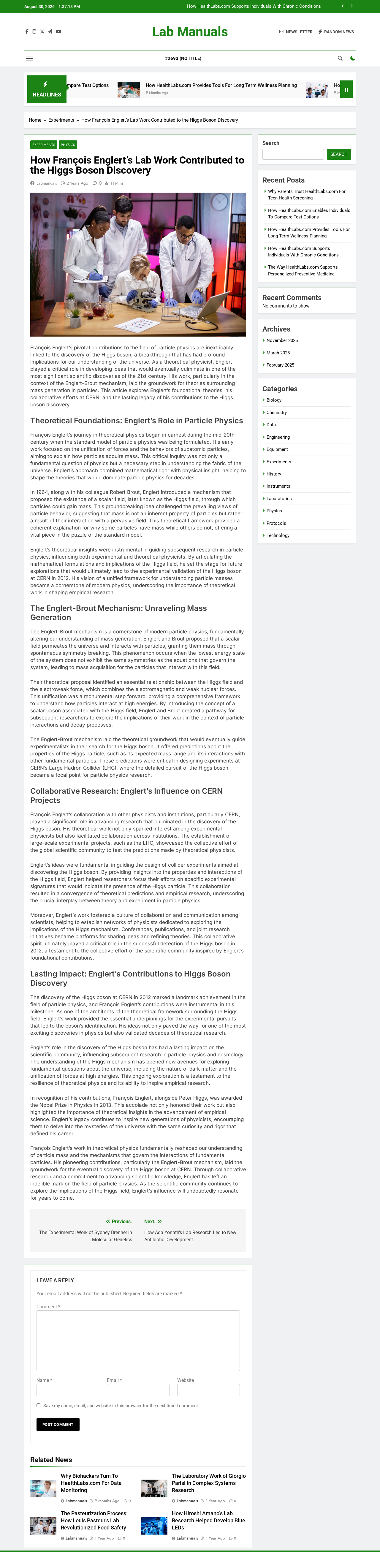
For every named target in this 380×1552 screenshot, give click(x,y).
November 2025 (282, 340)
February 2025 (280, 365)
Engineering (278, 437)
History (274, 474)
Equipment (277, 449)
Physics (68, 144)
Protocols (276, 523)
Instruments (278, 486)
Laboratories (279, 498)
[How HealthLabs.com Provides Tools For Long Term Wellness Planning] (91, 93)
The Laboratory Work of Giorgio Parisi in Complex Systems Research (209, 1483)
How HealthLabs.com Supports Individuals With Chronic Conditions (254, 6)
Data (271, 424)
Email (114, 1380)
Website (185, 1380)
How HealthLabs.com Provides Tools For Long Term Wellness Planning (184, 85)
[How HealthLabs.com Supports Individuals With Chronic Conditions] (280, 93)
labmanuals (47, 183)
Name (44, 1380)
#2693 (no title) (183, 58)
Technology (278, 535)
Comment (48, 1307)
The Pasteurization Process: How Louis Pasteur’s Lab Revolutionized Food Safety (94, 1520)
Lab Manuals (190, 31)
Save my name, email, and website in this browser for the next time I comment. (121, 1405)
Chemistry (277, 412)
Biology (274, 400)
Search (270, 143)
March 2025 (278, 353)
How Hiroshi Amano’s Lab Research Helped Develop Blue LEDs (208, 1520)
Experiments (43, 144)
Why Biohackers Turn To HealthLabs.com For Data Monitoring (91, 1483)
